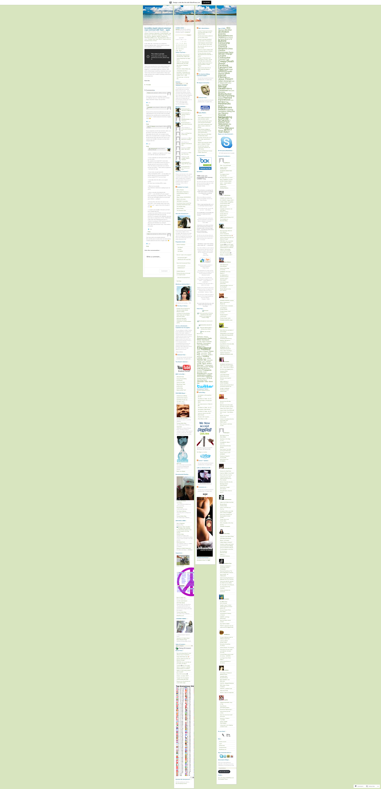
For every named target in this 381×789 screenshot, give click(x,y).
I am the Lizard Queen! (182, 600)
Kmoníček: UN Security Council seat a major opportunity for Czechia (205, 139)
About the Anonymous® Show (183, 263)
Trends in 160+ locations (203, 416)
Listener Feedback (181, 244)
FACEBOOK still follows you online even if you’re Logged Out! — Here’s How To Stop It (227, 366)
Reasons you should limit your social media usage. (183, 682)
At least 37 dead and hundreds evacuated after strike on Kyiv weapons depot (205, 32)
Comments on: (202, 487)
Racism (205, 372)
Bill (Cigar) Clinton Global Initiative (224, 484)
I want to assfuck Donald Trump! (224, 641)
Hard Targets (204, 354)
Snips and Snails (224, 690)
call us (205, 452)
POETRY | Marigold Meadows (227, 683)
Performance (209, 365)
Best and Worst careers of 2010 (225, 621)
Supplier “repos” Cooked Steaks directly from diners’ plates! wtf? (226, 607)
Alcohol (228, 30)
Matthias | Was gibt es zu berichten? (225, 341)
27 (178, 48)
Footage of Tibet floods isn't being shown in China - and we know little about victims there (205, 59)
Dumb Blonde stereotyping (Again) (224, 706)
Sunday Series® (201, 378)
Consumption (207, 343)
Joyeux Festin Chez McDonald (227, 410)
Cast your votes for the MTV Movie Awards (204, 414)
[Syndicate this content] (176, 187)
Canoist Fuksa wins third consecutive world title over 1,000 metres (204, 147)
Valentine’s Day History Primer (227, 536)
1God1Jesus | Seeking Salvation (224, 187)
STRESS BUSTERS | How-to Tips (226, 703)
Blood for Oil (228, 39)
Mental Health (222, 87)
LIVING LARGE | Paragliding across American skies (226, 202)
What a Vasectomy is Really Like (225, 303)
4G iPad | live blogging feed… (227, 369)
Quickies (199, 372)
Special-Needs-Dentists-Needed (225, 446)
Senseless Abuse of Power (150, 40)
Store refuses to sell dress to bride (226, 424)
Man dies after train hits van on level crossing (205, 47)
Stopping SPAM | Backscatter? (224, 372)
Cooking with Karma (181, 500)
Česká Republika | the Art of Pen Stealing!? (226, 286)
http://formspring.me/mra (181, 783)
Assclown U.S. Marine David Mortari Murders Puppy (183, 639)
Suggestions (209, 376)
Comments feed (222, 747)
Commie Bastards (164, 33)
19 (176, 47)
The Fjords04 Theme (223, 779)
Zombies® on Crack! (182, 187)
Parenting (229, 96)
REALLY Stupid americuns (165, 39)
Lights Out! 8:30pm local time (226, 502)
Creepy (222, 61)
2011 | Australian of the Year (226, 522)
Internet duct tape (181, 382)
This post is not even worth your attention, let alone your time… (226, 651)
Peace (220, 98)
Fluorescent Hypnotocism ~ (226, 709)
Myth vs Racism (180, 189)
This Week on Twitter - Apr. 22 (204, 407)
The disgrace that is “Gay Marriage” (224, 175)
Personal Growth (202, 367)
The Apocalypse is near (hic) (226, 549)
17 (184, 45)
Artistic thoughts (180, 565)
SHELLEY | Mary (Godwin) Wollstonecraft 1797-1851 (183, 62)
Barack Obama (229, 37)
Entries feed (222, 745)
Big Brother (157, 33)
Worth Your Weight (181, 471)
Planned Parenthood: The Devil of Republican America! (226, 571)
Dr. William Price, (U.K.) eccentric (224, 602)
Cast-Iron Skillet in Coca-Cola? (227, 473)
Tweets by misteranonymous (203, 390)
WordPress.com (180, 615)
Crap (170, 33)
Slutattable (149, 107)
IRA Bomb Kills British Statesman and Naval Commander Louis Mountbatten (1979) (184, 320)
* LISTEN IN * (187, 32)
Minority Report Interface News (223, 505)
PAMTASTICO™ (181, 267)
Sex (233, 111)
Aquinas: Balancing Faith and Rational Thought (183, 659)
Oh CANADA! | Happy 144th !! (227, 200)
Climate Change (225, 54)
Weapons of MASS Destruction (184, 548)
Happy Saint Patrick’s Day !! (226, 408)
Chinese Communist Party (225, 51)
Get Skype (199, 452)
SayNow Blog (180, 388)
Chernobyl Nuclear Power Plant (224, 282)
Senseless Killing (225, 111)
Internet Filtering (222, 76)
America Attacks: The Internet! (227, 647)
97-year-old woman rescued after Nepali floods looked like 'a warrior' (205, 55)
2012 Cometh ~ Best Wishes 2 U (226, 413)
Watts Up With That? (181, 390)
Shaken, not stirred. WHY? (183, 675)
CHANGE (222, 45)
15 (181, 45)
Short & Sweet (201, 376)
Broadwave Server (201, 560)
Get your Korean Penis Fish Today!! (225, 610)
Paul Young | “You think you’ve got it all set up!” (225, 450)
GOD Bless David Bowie (225, 538)
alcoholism (223, 32)
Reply (147, 105)
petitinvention (180, 386)
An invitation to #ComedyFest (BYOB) (204, 396)
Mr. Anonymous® (153, 148)
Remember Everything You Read (225, 645)
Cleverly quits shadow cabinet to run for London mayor (205, 36)
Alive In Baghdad (181, 523)
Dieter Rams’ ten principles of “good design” (226, 331)
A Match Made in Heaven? (226, 542)
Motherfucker (225, 94)
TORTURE (224, 126)
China (230, 49)
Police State (155, 39)
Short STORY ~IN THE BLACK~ (224, 575)
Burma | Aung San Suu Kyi (226, 481)
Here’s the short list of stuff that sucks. (226, 715)
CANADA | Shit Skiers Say (226, 198)
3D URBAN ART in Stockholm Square (224, 276)
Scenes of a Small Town (225, 471)
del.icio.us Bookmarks (181, 325)
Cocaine (222, 55)
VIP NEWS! (180, 251)
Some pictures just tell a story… (225, 712)
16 (182, 45)
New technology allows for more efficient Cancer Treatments (184, 654)
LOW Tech (148, 36)
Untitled (178, 195)
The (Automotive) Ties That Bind (225, 587)
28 (179, 48)
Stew (148, 234)
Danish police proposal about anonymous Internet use (226, 385)
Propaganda (207, 370)
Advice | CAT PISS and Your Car (225, 508)
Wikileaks (221, 130)
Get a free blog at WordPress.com (226, 777)
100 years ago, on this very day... (183, 78)
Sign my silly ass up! (224, 771)
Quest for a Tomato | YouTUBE (224, 719)
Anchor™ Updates (203, 460)
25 (186, 47)
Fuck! (226, 69)
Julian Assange (224, 81)
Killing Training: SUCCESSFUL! (184, 197)
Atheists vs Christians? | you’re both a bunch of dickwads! (225, 567)
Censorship (224, 43)
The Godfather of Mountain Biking (224, 220)
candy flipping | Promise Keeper (223, 308)
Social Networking (225, 116)
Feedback (160, 34)
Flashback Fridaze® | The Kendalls (225, 457)
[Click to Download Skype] (226, 142)
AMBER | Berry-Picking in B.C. (227, 217)
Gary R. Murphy (151, 126)
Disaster (221, 63)
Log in (220, 743)
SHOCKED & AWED (149, 37)
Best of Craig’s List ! (181, 597)
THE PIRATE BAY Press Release (224, 265)
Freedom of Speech (202, 351)
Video (167, 37)
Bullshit (204, 341)
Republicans (225, 107)
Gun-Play (165, 34)
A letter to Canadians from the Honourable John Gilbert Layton (227, 420)
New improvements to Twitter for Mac (205, 404)
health (229, 71)
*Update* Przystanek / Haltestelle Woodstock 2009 (226, 353)
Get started (206, 2)
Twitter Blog (202, 392)
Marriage (225, 84)
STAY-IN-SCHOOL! (224, 119)
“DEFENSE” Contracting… (183, 201)
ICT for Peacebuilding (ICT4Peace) (182, 379)
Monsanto (231, 90)
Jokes (203, 361)
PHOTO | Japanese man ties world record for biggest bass (226, 626)
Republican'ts (164, 36)
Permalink (148, 84)
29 (181, 48)
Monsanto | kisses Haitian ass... (184, 68)
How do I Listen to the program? (184, 254)
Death (230, 61)
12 (176, 45)
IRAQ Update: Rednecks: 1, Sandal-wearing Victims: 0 (183, 192)
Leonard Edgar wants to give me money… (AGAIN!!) (226, 655)
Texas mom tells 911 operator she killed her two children (226, 582)
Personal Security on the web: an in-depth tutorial (183, 274)
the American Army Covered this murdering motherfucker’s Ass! (184, 204)
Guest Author (204, 353)
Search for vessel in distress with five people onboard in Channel (205, 50)
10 (184, 43)
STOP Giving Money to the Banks (225, 662)
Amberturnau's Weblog (182, 395)
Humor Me (201, 360)
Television (223, 124)
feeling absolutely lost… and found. (225, 591)
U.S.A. (155, 37)
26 (176, 48)
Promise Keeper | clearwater (226, 305)
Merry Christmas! (225, 89)
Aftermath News (180, 376)
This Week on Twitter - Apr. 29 (204, 398)
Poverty (199, 370)
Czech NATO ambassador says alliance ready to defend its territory (205, 126)
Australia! (199, 341)
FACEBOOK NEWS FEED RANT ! (226, 171)
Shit (219, 113)
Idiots (227, 73)
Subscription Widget (223, 759)
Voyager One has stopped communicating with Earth (183, 678)
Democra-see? (147, 34)
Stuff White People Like (182, 399)
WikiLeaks (179, 463)
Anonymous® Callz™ (182, 257)
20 (178, 47)
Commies (221, 60)
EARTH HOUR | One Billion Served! (224, 206)
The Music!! (180, 247)
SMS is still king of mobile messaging (224, 382)
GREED (222, 71)
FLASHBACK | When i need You (225, 443)
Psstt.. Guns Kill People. (225, 165)
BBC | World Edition (204, 28)
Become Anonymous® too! (184, 277)
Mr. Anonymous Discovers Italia (223, 552)
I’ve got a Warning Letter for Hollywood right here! (226, 638)
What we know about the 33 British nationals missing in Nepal (204, 69)
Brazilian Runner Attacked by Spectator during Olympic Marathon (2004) (183, 310)
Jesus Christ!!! (225, 79)
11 (186, 43)
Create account (222, 741)
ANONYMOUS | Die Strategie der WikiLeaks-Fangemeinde (226, 334)
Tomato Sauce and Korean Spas (224, 520)
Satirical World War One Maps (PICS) (183, 59)
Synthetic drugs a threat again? (224, 279)
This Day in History (182, 305)
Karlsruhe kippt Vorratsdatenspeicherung (226, 338)
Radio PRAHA (202, 112)
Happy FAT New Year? (186, 163)
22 (181, 47)
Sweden (221, 122)
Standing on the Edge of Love (225, 439)
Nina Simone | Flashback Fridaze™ (182, 66)
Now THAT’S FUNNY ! (225, 623)
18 (186, 45)
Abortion (221, 30)
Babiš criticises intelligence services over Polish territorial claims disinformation (204, 131)
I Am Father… (180, 502)
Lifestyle (208, 361)
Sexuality (209, 373)
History (209, 358)
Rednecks (224, 103)
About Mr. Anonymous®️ (182, 673)
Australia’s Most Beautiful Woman (224, 677)
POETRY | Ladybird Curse (226, 688)
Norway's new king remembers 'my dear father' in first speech (205, 40)
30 (182, 48)
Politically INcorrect (203, 368)
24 (184, 47)
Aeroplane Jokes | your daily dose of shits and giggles (226, 512)
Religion (221, 106)
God (230, 69)
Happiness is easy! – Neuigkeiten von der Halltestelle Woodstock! (225, 347)
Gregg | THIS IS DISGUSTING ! (223, 168)
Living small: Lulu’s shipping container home (226, 726)
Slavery (224, 113)
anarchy (222, 34)
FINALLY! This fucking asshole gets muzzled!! (184, 671)
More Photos (200, 333)
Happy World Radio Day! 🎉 (183, 656)
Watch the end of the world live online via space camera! (226, 405)
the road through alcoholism (184, 417)
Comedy (179, 249)
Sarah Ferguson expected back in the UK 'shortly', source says (205, 43)
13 (178, 45)
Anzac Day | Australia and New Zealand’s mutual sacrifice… (226, 516)
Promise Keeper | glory (225, 318)
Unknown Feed (181, 354)
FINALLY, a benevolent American (225, 555)
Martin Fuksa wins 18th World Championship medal (204, 135)
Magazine (154, 36)
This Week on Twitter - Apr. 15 (204, 411)
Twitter (221, 128)
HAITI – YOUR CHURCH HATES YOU (225, 184)
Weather (200, 115)
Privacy (221, 101)
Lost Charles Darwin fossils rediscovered (224, 375)
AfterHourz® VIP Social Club (184, 259)
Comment (164, 271)
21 (179, 47)
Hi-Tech (204, 358)
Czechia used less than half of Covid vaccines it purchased (205, 121)
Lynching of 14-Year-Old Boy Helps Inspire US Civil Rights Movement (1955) (183, 315)
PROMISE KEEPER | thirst (226, 320)
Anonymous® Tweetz (202, 389)
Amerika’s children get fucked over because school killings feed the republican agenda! (226, 546)
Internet (199, 361)
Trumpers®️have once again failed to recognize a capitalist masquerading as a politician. (183, 667)
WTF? (228, 129)
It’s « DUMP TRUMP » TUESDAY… (185, 158)
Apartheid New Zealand (182, 397)
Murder (221, 96)
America (164, 31)
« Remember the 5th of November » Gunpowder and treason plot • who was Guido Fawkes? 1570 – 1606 (183, 73)
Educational (154, 34)
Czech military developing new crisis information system (205, 118)
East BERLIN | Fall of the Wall (227, 343)
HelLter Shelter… (180, 208)
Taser (227, 122)
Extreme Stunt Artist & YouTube (224, 269)
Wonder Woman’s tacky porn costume (225, 289)
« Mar (177, 50)
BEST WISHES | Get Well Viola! (225, 680)
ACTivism (200, 337)
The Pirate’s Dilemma (181, 511)
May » (180, 50)
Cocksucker (224, 57)
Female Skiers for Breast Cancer (224, 214)
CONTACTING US (181, 271)
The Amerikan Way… (181, 206)
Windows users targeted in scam (225, 378)
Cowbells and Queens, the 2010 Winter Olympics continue (226, 210)
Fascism (222, 67)
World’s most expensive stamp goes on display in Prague (205, 143)
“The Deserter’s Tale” (181, 210)
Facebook (223, 65)
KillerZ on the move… (181, 199)
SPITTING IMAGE (181, 602)
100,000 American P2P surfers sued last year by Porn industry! (225, 478)
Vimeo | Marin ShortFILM (225, 350)
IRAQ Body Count (181, 542)
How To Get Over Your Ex (226, 475)
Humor (221, 73)
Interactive (210, 360)
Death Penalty (204, 345)
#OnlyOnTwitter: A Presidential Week (205, 401)
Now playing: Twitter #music (204, 409)
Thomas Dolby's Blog (181, 423)
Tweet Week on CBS (202, 418)
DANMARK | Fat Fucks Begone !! (225, 272)
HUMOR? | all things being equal (224, 617)
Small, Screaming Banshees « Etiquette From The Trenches (227, 578)
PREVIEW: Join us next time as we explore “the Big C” (184, 663)
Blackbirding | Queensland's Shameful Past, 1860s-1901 (183, 55)
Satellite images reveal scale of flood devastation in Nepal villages (205, 64)
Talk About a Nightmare (186, 110)
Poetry (211, 367)
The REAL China (180, 401)
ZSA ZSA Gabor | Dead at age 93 (226, 491)
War (227, 128)
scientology (229, 109)
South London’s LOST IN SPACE (225, 453)
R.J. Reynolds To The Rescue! (227, 584)
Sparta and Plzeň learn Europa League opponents (205, 151)
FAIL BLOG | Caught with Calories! (225, 488)
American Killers (180, 534)
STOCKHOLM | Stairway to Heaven (225, 614)
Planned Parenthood (225, 98)
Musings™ (201, 365)
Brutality (150, 39)
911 (228, 28)
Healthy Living (203, 357)
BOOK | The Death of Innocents (224, 416)
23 (182, 47)
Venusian (200, 381)
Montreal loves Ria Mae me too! (225, 402)
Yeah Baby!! (224, 132)
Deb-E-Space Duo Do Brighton (224, 460)
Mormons (221, 92)
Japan (228, 77)
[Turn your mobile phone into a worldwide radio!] (183, 649)
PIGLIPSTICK (180, 507)
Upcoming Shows (162, 37)
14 (179, 45)
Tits (230, 124)
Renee (149, 92)
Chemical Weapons (222, 47)
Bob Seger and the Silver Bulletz (224, 436)
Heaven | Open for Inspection (227, 692)
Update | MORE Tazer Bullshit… (223, 722)
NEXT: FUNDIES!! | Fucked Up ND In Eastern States (226, 180)
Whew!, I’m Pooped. (224, 540)
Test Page (179, 281)
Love (226, 83)
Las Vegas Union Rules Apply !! (225, 658)
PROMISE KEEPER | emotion (227, 300)
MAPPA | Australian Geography (225, 525)
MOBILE (159, 36)
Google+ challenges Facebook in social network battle (224, 390)
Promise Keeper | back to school (225, 312)
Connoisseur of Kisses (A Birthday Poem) (225, 673)
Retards (222, 109)
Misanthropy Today (181, 384)
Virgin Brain (179, 426)
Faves (198, 349)
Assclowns (151, 33)
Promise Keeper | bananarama (224, 315)
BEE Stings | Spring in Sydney (224, 686)
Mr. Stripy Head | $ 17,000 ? (226, 177)
